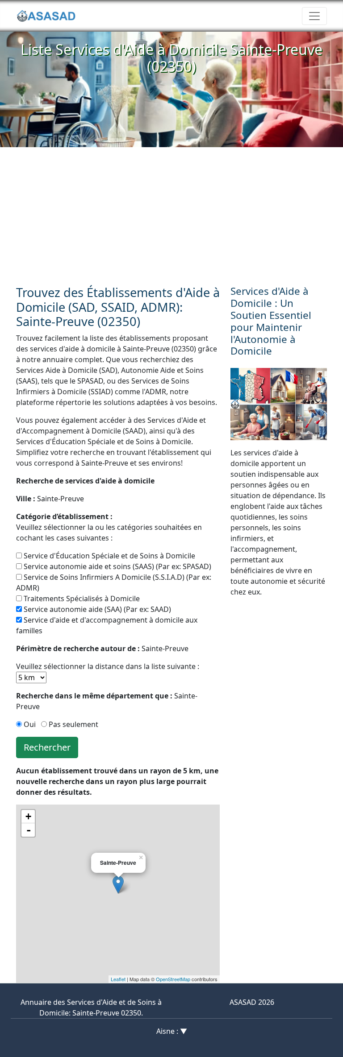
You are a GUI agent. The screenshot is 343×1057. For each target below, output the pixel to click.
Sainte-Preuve (50, 499)
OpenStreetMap (173, 979)
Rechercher (47, 747)
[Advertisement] (171, 214)
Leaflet (118, 979)
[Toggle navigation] (314, 16)
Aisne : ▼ (171, 1031)
